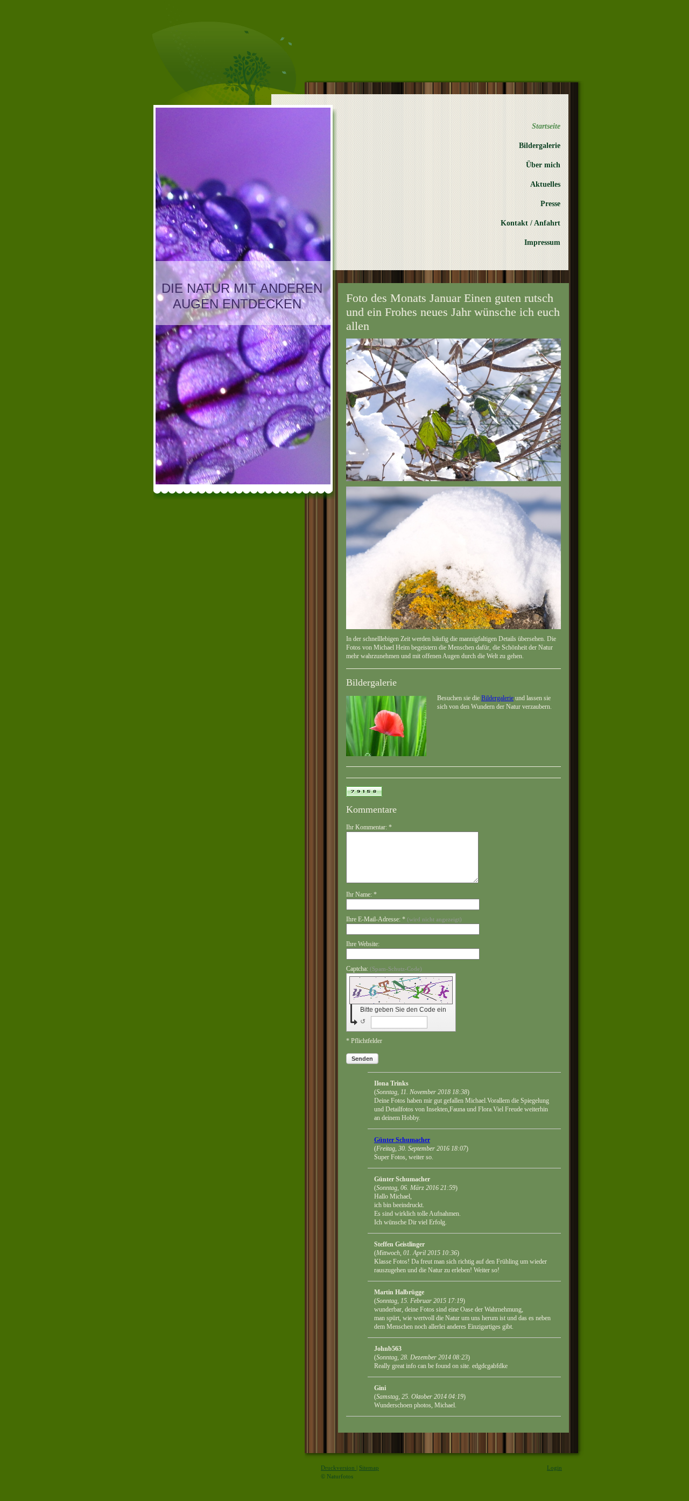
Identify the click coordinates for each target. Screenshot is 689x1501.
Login (554, 1467)
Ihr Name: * (361, 894)
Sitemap (369, 1467)
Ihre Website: (362, 944)
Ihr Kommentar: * (369, 827)
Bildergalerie (497, 698)
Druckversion (338, 1467)
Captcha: (384, 969)
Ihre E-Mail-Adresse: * (404, 919)
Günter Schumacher (402, 1140)
